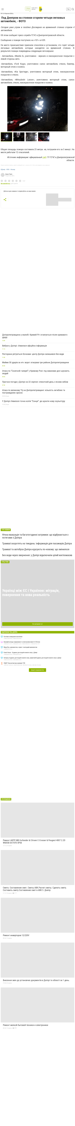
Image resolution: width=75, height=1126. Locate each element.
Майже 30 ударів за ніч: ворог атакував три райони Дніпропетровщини (35, 362)
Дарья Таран (8, 174)
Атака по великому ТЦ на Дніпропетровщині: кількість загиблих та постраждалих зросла (33, 391)
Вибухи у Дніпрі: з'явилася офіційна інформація (24, 345)
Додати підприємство (37, 670)
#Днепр (3, 169)
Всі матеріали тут (37, 624)
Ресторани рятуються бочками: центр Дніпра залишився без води (33, 354)
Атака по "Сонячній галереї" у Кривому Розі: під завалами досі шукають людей (35, 372)
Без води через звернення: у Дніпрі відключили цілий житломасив (37, 555)
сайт (44, 157)
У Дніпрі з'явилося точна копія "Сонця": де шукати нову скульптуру (33, 401)
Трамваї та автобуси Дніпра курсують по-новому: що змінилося (35, 549)
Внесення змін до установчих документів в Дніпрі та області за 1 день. (36, 980)
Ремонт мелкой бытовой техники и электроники (25, 1025)
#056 (7, 169)
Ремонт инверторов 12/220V (16, 935)
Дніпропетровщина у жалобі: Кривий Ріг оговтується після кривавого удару (34, 336)
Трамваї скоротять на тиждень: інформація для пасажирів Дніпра (37, 543)
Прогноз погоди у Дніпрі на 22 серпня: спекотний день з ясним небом (35, 382)
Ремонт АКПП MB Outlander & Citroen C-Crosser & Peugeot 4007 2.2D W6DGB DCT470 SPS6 (34, 841)
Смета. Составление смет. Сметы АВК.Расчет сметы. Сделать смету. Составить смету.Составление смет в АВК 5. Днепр (35, 889)
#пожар (13, 169)
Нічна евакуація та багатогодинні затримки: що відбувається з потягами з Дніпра (35, 536)
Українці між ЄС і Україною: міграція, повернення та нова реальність (30, 592)
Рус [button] (68, 9)
